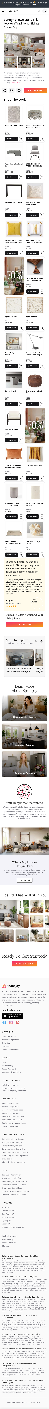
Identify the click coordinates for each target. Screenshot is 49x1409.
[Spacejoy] (12, 10)
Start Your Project (35, 90)
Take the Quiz (24, 880)
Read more (16, 83)
